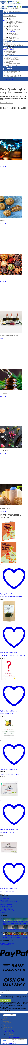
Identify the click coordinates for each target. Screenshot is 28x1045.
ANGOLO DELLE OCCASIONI (13, 76)
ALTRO (5, 70)
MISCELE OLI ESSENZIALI (12, 8)
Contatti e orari (7, 1027)
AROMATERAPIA (8, 41)
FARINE (8, 28)
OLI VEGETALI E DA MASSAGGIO (14, 45)
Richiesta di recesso (14, 1037)
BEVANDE (11, 15)
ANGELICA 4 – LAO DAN (7, 891)
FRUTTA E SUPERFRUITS (15, 29)
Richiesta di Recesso (6, 906)
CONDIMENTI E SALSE (14, 21)
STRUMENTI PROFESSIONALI (13, 71)
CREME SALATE (13, 25)
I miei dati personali (6, 944)
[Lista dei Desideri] (0, 564)
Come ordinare (7, 1022)
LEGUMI (11, 30)
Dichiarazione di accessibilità (9, 902)
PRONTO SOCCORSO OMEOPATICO (11, 774)
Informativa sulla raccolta (9, 1043)
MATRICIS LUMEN (10, 52)
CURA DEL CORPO (11, 72)
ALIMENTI (6, 13)
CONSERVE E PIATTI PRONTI (16, 22)
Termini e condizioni (6, 904)
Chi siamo (6, 1021)
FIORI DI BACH (10, 48)
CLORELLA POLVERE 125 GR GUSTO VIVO (13, 655)
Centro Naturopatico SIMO (8, 911)
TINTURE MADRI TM (11, 58)
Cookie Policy (4, 900)
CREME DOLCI (12, 23)
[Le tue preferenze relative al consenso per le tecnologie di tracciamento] (1, 783)
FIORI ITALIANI (10, 50)
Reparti (5, 1019)
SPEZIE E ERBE (12, 37)
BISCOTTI (11, 18)
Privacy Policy (4, 898)
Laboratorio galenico (6, 909)
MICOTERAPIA (7, 66)
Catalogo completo (5, 908)
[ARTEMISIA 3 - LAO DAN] (9, 798)
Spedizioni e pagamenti (7, 943)
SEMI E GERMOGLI (13, 34)
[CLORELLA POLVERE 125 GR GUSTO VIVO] (9, 621)
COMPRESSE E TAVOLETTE (13, 63)
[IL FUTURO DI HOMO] (9, 679)
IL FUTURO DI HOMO (6, 714)
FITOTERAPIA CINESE (11, 65)
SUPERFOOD (12, 36)
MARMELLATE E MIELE (14, 32)
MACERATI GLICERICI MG (12, 57)
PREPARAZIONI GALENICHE (13, 11)
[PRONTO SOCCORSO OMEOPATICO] (9, 738)
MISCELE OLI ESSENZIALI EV (13, 44)
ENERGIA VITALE (8, 7)
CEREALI (11, 19)
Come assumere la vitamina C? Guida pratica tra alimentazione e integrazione (15, 936)
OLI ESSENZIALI (10, 10)
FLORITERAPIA (7, 47)
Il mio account (7, 1029)
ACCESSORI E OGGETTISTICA (13, 75)
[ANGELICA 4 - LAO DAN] (9, 857)
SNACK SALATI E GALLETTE (16, 38)
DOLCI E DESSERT (13, 26)
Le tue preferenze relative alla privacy (15, 1040)
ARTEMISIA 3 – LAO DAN (8, 832)
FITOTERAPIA (7, 55)
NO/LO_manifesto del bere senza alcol (11, 596)
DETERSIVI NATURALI (11, 74)
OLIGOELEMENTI (10, 61)
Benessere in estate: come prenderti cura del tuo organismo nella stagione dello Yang (15, 923)
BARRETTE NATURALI (14, 17)
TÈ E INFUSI (12, 40)
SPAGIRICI (8, 62)
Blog (4, 1024)
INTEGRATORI (7, 68)
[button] (5, 20)
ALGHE (7, 14)
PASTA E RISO (12, 33)
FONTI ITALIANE (10, 54)
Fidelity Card (4, 912)
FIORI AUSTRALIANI (11, 51)
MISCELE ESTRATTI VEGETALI (13, 59)
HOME (5, 1018)
